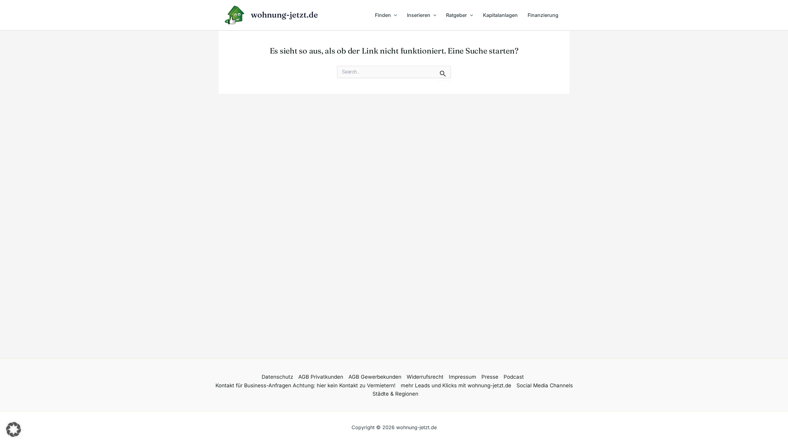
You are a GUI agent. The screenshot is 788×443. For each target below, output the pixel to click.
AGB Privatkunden (320, 377)
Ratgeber (456, 15)
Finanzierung (543, 15)
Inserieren (418, 15)
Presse (489, 377)
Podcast (514, 377)
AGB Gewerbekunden (374, 377)
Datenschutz (277, 377)
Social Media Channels (545, 385)
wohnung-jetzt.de (284, 15)
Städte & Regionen (395, 394)
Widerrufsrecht (425, 377)
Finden (383, 15)
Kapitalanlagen (500, 15)
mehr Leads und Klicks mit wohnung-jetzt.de (456, 385)
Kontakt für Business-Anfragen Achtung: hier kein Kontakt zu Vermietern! (305, 385)
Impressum (462, 377)
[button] (394, 15)
